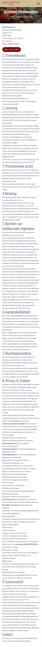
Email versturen (11, 49)
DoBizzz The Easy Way (22, 616)
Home (12, 17)
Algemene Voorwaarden (24, 17)
